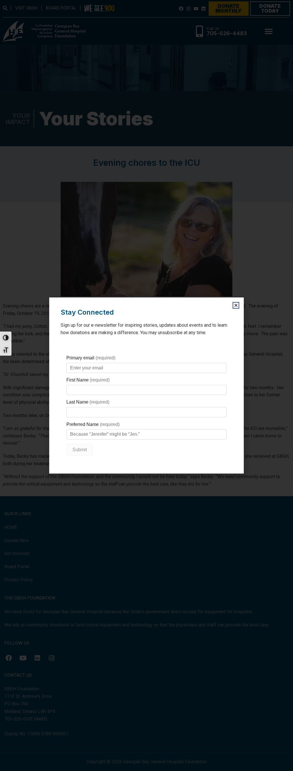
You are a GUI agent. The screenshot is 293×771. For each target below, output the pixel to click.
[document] (146, 385)
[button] (236, 305)
